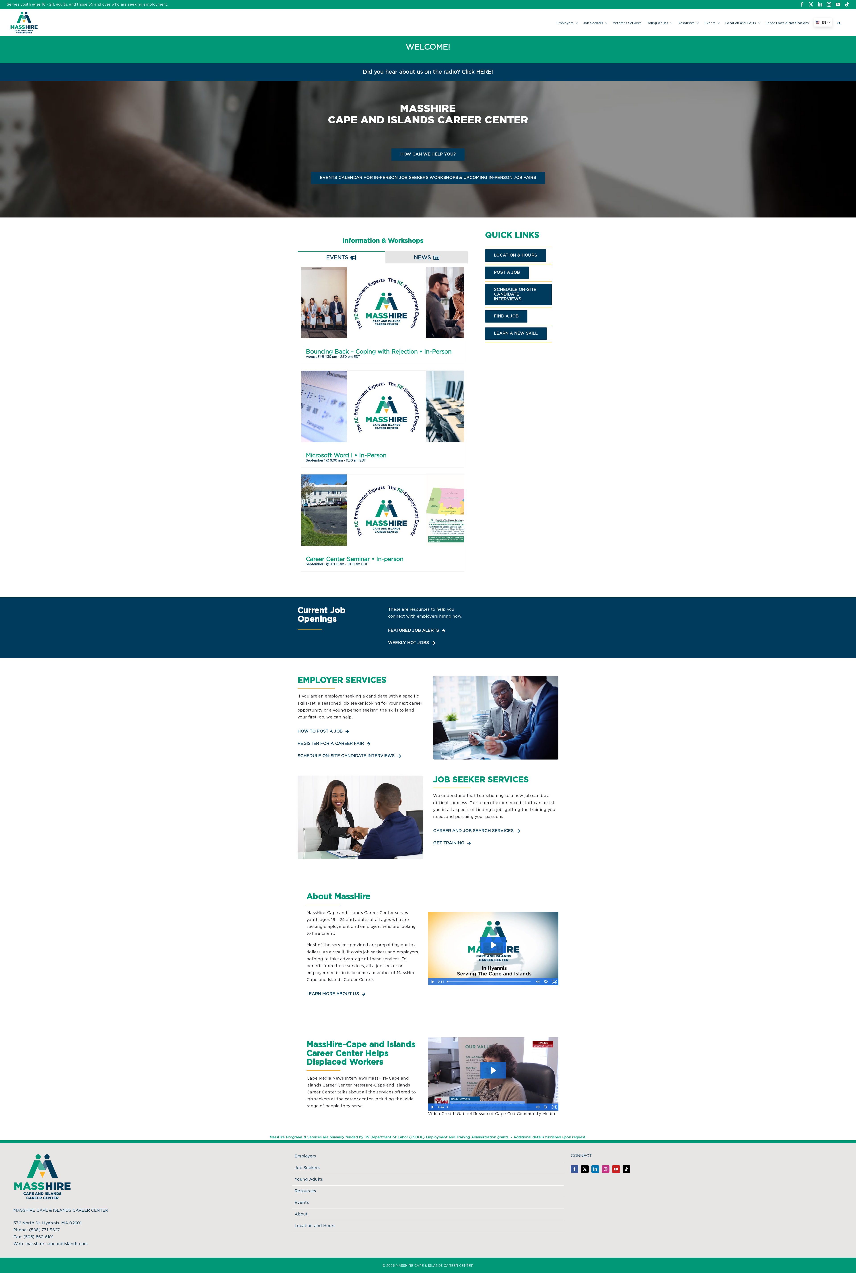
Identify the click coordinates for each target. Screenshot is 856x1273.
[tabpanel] (383, 422)
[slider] (489, 981)
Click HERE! (477, 72)
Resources (305, 1191)
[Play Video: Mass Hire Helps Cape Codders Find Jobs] (493, 1070)
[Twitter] (584, 1169)
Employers (305, 1156)
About (301, 1214)
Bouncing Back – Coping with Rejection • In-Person (379, 352)
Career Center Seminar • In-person (354, 559)
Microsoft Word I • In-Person (346, 455)
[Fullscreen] (554, 981)
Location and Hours (315, 1226)
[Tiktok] (626, 1169)
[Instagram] (605, 1169)
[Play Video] (432, 981)
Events (302, 1203)
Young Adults (309, 1180)
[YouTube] (616, 1169)
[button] (838, 22)
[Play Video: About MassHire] (493, 945)
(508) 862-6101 (38, 1237)
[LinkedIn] (595, 1169)
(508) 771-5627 (44, 1230)
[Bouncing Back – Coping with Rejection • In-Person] (382, 313)
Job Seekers (307, 1168)
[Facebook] (574, 1169)
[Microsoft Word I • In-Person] (382, 417)
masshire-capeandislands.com (56, 1244)
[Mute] (537, 981)
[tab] (341, 257)
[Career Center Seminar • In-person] (382, 520)
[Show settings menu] (545, 981)
